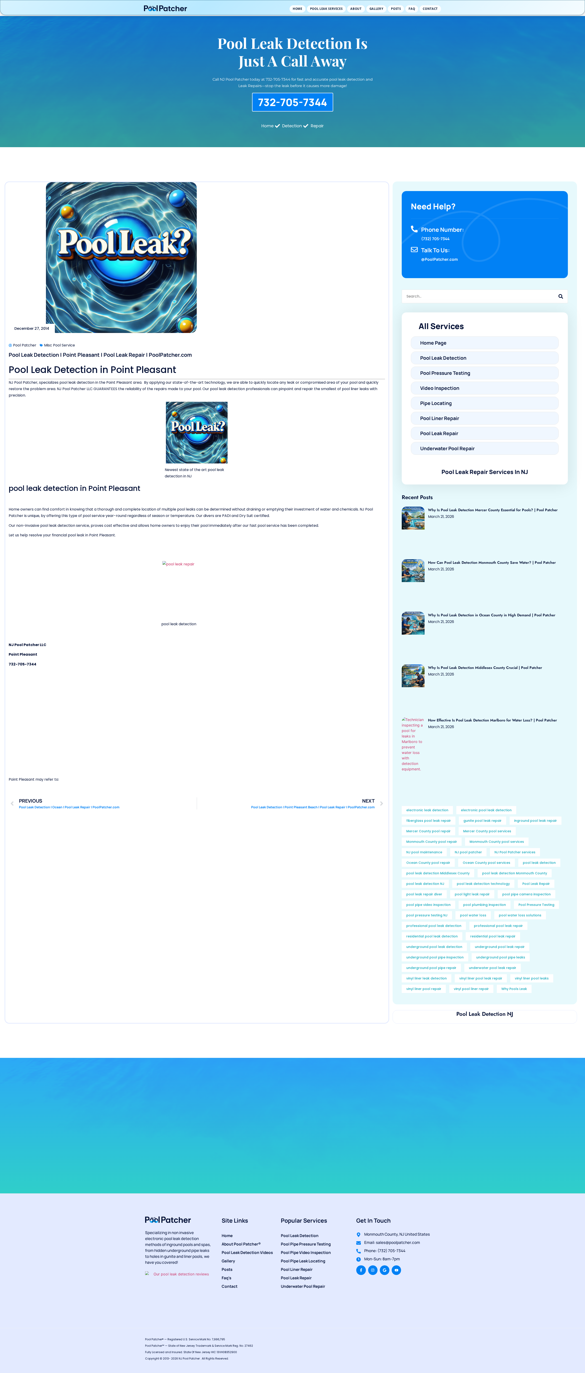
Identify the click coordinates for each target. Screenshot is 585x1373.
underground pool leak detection (434, 947)
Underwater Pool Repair (303, 1286)
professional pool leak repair (498, 925)
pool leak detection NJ (425, 883)
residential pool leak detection (432, 936)
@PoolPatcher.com (439, 259)
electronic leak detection (427, 810)
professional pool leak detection (433, 925)
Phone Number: (442, 230)
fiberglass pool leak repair (428, 820)
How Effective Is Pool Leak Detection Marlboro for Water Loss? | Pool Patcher (492, 720)
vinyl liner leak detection (426, 978)
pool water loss (473, 915)
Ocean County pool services (486, 862)
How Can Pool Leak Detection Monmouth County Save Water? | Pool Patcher (492, 562)
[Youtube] (396, 1270)
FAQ (412, 9)
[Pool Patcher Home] (165, 9)
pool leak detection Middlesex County (438, 873)
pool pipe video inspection (428, 904)
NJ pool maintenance (424, 852)
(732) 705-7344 (435, 238)
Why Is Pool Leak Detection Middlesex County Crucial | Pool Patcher (485, 667)
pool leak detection (539, 862)
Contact (430, 9)
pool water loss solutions (520, 915)
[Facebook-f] (361, 1270)
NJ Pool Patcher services (515, 852)
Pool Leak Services (326, 9)
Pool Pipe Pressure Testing (306, 1244)
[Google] (384, 1270)
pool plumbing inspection (484, 904)
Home (297, 9)
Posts (396, 9)
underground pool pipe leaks (500, 957)
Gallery (376, 9)
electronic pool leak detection (486, 810)
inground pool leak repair (535, 820)
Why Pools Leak (514, 989)
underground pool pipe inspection (435, 957)
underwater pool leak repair (492, 968)
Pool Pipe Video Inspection (306, 1252)
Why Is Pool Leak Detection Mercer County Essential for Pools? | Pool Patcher (493, 510)
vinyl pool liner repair (471, 989)
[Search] (561, 296)
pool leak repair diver (424, 894)
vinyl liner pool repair (423, 989)
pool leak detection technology (483, 883)
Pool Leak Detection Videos (247, 1252)
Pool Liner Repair (297, 1269)
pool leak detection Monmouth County (514, 873)
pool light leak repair (472, 894)
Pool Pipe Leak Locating (303, 1261)
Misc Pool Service (59, 345)
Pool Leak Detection (300, 1235)
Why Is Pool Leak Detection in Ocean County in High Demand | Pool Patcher (491, 615)
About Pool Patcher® (241, 1244)
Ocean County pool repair (428, 862)
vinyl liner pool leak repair (480, 978)
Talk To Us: (435, 250)
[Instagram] (373, 1270)
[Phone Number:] (414, 229)
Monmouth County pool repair (431, 841)
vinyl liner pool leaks (532, 978)
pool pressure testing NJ (426, 915)
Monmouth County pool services (497, 841)
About (356, 9)
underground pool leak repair (500, 947)
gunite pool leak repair (482, 820)
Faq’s (226, 1277)
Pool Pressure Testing (536, 904)
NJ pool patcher (468, 852)
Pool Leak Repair (536, 883)
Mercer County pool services (487, 831)
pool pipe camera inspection (526, 894)
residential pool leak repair (493, 936)
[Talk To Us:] (414, 249)
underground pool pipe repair (431, 968)
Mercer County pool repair (428, 831)
